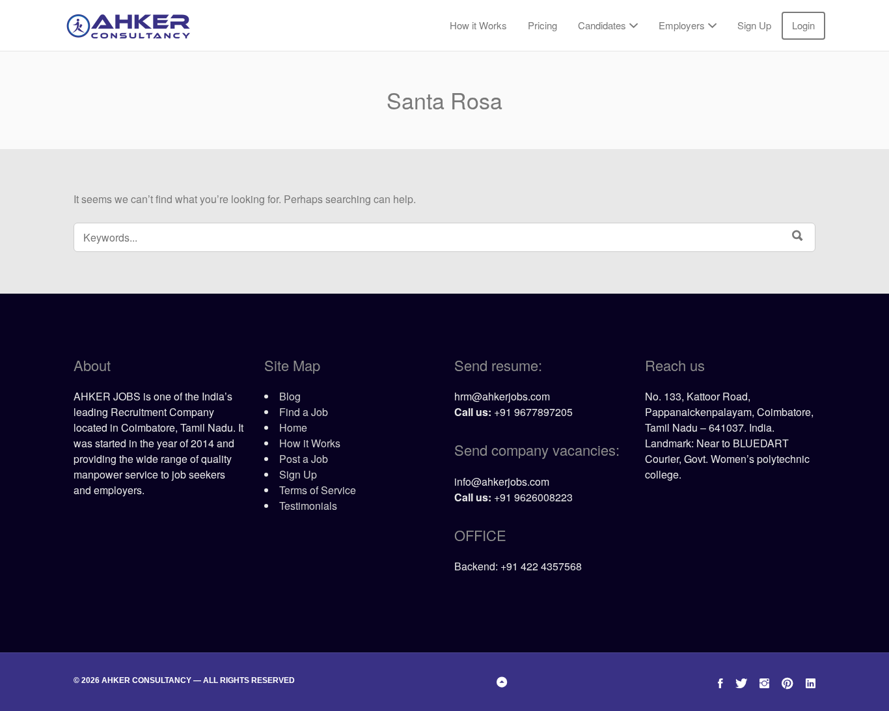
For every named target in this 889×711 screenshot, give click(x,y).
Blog (290, 396)
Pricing (542, 25)
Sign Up (754, 25)
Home (293, 427)
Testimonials (308, 505)
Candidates (602, 25)
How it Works (478, 25)
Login (803, 25)
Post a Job (303, 458)
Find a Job (303, 411)
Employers (682, 25)
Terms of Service (317, 489)
